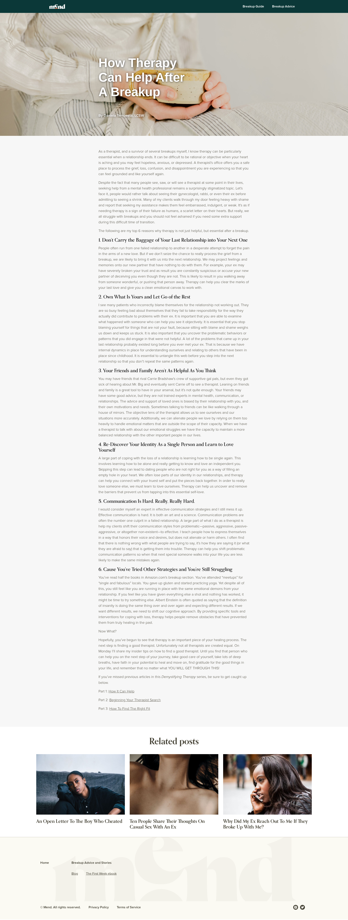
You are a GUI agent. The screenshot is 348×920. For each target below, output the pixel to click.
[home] (57, 6)
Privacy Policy (99, 907)
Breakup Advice (283, 6)
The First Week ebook (101, 873)
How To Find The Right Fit (129, 708)
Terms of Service (129, 907)
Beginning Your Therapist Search (135, 699)
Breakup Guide (253, 6)
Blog (74, 873)
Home (44, 862)
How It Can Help (121, 691)
